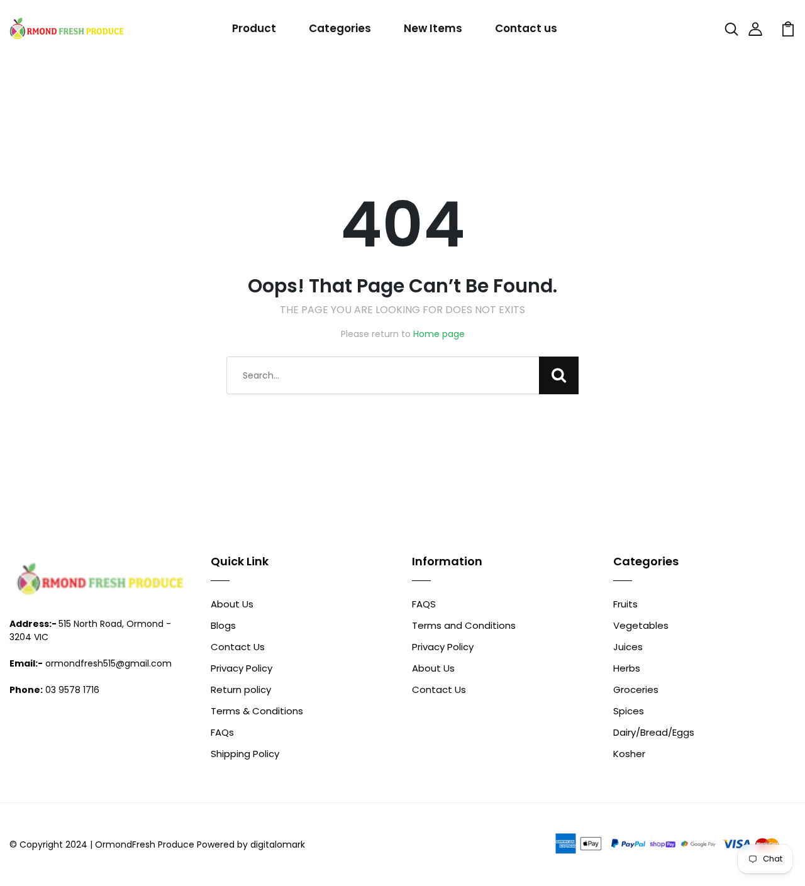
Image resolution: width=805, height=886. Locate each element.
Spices (628, 710)
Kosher (629, 753)
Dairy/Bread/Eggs (653, 732)
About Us (232, 604)
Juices (628, 646)
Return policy (241, 689)
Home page (439, 334)
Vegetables (641, 625)
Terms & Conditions (257, 710)
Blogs (223, 625)
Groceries (635, 689)
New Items (433, 28)
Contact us (526, 28)
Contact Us (238, 646)
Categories (340, 28)
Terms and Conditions (464, 625)
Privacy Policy (241, 668)
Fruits (625, 604)
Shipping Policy (245, 753)
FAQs (222, 732)
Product (254, 28)
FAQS (424, 604)
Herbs (626, 668)
